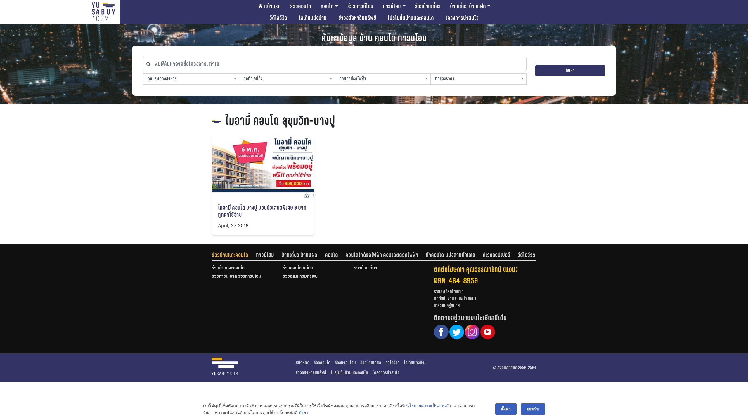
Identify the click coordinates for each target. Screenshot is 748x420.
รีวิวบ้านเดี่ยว (428, 6)
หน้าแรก (272, 6)
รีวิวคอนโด (300, 6)
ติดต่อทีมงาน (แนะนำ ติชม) (455, 298)
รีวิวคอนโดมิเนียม (298, 268)
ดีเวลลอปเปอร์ (496, 255)
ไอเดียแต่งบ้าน (313, 18)
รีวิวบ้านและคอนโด (230, 255)
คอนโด (327, 6)
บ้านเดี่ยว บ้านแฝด (468, 6)
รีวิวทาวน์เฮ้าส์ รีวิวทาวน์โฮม (236, 276)
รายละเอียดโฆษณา (449, 291)
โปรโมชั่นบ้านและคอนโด (411, 18)
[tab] (234, 255)
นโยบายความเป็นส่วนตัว (428, 405)
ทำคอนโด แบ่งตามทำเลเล (450, 255)
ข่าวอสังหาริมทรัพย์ (357, 18)
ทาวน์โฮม (392, 6)
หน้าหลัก (302, 362)
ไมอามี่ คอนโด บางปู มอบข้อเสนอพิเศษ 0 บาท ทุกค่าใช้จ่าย (262, 211)
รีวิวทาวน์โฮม (360, 6)
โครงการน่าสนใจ (462, 18)
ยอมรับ (533, 408)
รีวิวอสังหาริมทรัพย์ (300, 276)
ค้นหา (570, 70)
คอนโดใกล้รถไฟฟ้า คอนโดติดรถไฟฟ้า (381, 255)
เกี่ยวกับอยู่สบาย (447, 305)
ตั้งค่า (303, 412)
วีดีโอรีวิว (278, 18)
